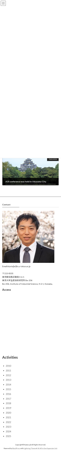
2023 (8, 426)
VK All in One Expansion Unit (47, 448)
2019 (8, 407)
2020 (8, 412)
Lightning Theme (30, 448)
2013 (8, 379)
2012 (8, 375)
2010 (8, 365)
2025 (8, 436)
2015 (8, 389)
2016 (8, 393)
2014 (8, 384)
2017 (8, 398)
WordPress (16, 448)
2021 (8, 417)
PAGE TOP (56, 436)
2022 (8, 422)
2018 (8, 403)
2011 (8, 370)
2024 (8, 431)
